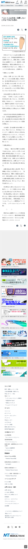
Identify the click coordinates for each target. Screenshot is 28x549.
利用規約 (7, 496)
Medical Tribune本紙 (11, 458)
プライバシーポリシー (10, 501)
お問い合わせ (8, 490)
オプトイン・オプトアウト (11, 499)
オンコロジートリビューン (12, 437)
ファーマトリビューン (11, 441)
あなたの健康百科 (19, 5)
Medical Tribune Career (12, 470)
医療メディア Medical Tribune (7, 5)
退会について (8, 513)
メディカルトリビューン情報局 (13, 398)
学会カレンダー (8, 420)
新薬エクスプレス (10, 402)
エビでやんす (8, 422)
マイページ (7, 411)
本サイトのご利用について (11, 494)
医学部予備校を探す (9, 429)
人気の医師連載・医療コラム (12, 391)
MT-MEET (8, 464)
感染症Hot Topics (10, 400)
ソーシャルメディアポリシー (12, 503)
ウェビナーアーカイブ (11, 405)
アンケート (7, 417)
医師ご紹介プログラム (10, 426)
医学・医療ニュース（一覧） (12, 389)
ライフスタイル (8, 450)
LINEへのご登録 (9, 484)
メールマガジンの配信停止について (13, 511)
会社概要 (7, 505)
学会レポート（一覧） (10, 393)
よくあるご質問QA (9, 492)
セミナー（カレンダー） (11, 415)
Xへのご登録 (8, 481)
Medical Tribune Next (11, 475)
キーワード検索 (8, 424)
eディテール (8, 413)
